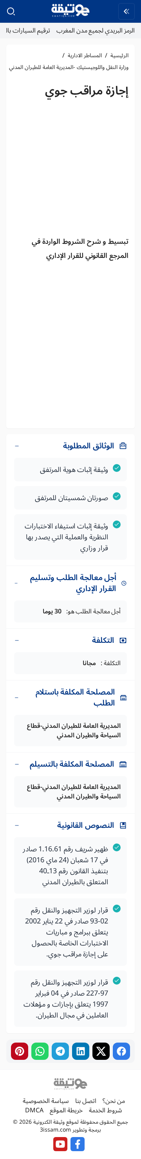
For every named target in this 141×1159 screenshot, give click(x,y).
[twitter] (101, 1051)
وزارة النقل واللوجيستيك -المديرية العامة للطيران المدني (68, 67)
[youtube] (60, 1144)
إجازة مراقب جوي (86, 90)
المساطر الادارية (85, 56)
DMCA (34, 1110)
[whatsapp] (40, 1051)
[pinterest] (19, 1051)
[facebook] (121, 1051)
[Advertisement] (70, 169)
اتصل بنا (85, 1101)
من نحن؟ (114, 1101)
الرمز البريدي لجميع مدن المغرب (95, 30)
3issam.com (55, 1129)
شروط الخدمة (105, 1110)
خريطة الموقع (66, 1110)
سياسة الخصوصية (46, 1101)
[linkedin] (80, 1051)
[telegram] (60, 1051)
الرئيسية (119, 56)
